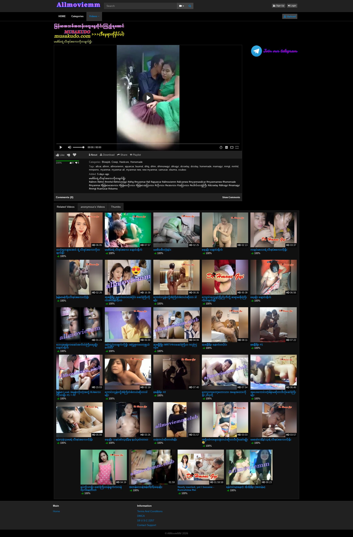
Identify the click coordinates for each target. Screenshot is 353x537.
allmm (106, 166)
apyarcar (129, 166)
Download (108, 154)
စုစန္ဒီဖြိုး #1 (256, 344)
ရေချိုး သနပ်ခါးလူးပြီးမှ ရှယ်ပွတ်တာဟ (126, 439)
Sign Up (280, 5)
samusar (162, 169)
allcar (98, 166)
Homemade (136, 162)
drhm (153, 166)
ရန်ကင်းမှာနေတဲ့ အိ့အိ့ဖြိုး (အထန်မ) (245, 486)
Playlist (136, 154)
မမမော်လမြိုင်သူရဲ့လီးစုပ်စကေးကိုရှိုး (270, 439)
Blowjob (106, 162)
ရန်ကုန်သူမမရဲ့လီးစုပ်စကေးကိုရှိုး (74, 439)
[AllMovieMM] (78, 4)
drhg (147, 166)
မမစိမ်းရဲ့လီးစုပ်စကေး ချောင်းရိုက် (123, 249)
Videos (93, 16)
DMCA (141, 515)
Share (123, 154)
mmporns (94, 169)
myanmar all (118, 169)
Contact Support (146, 525)
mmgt (227, 166)
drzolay (194, 166)
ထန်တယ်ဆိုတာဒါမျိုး (165, 439)
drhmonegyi (163, 166)
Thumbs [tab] (116, 206)
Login (293, 5)
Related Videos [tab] (65, 206)
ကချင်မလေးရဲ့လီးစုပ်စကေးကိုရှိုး (268, 249)
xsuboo (182, 169)
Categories (77, 16)
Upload (291, 16)
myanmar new (133, 169)
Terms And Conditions (150, 511)
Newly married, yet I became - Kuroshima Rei (196, 488)
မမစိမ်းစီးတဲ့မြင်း (162, 249)
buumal (139, 166)
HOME (62, 16)
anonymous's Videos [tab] (93, 206)
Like (62, 154)
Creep (115, 162)
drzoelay (184, 166)
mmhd (235, 166)
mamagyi (218, 166)
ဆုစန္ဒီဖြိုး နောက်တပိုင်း (214, 344)
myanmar (105, 169)
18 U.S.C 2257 (145, 520)
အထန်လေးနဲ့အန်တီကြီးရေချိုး (145, 486)
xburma (173, 169)
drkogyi (175, 166)
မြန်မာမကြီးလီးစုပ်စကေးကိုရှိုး (72, 297)
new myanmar (149, 169)
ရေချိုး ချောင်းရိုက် (212, 249)
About (93, 154)
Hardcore (124, 162)
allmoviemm (116, 166)
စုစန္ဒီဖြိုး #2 (159, 392)
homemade (205, 166)
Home (56, 511)
